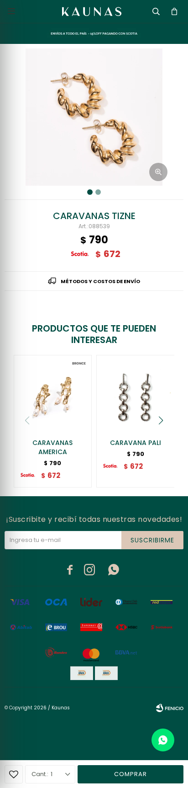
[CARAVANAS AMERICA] (53, 394)
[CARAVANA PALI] (135, 394)
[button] (160, 420)
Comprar (130, 774)
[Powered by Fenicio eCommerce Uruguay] (169, 708)
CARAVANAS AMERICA (52, 447)
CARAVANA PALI (135, 442)
